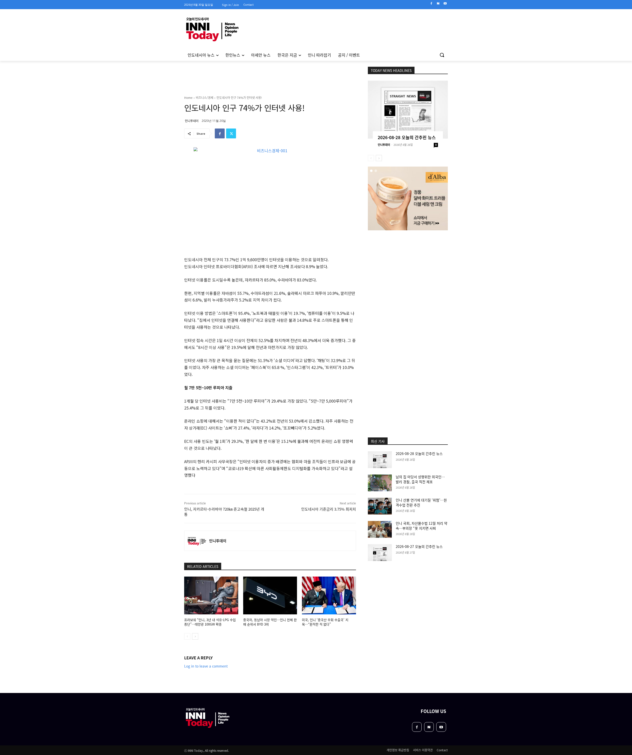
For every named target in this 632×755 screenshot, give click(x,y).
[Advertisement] (163, 128)
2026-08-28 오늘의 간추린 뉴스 (407, 137)
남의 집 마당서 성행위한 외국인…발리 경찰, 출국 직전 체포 (420, 479)
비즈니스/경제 (204, 97)
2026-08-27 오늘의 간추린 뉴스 (419, 546)
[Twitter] (231, 133)
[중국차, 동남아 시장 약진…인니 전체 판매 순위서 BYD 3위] (270, 595)
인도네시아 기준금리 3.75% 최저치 (328, 509)
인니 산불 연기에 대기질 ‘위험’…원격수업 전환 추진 (421, 502)
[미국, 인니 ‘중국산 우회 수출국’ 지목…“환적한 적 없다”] (329, 595)
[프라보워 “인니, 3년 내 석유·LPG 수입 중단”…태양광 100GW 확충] (211, 595)
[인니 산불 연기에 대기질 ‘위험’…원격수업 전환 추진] (380, 506)
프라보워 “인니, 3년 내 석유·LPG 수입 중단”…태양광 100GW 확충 (210, 621)
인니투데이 (191, 121)
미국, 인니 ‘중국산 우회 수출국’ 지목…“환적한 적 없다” (325, 621)
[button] (442, 55)
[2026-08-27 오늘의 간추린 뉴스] (380, 552)
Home (188, 97)
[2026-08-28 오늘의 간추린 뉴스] (408, 110)
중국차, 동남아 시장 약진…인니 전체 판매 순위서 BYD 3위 (270, 621)
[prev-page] (187, 636)
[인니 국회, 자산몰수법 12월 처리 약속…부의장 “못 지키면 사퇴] (380, 529)
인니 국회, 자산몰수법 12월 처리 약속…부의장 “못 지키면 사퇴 (421, 526)
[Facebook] (431, 3)
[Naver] (438, 3)
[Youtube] (445, 3)
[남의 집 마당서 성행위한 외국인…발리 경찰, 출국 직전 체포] (380, 483)
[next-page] (195, 636)
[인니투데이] (197, 541)
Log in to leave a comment (206, 666)
